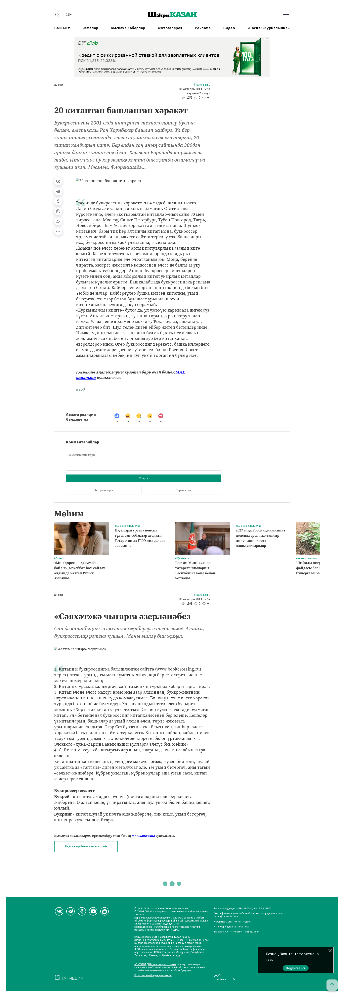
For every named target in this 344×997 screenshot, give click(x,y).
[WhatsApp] (58, 211)
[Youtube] (93, 911)
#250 (80, 389)
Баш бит (62, 28)
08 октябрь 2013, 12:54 (194, 89)
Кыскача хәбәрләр (128, 28)
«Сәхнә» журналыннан (268, 28)
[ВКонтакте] (58, 181)
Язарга (143, 478)
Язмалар (90, 28)
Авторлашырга (103, 490)
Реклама (203, 28)
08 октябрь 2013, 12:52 (194, 599)
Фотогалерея (170, 28)
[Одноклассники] (58, 201)
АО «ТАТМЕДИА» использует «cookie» (155, 964)
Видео (229, 28)
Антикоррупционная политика (231, 926)
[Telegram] (58, 191)
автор (58, 85)
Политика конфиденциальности (153, 975)
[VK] (59, 911)
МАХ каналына (143, 836)
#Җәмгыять (202, 85)
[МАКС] (104, 911)
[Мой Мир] (58, 221)
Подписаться (295, 968)
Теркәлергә (183, 490)
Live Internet (220, 979)
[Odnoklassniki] (82, 911)
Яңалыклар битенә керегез (82, 846)
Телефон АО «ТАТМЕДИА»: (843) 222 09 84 (236, 931)
